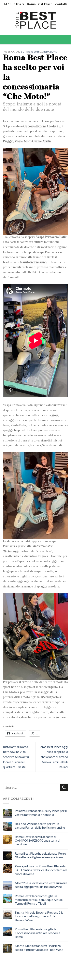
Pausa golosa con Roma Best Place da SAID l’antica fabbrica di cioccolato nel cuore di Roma (41, 869)
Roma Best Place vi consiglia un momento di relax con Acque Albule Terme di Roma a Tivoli (39, 899)
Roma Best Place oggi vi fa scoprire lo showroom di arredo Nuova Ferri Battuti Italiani (53, 757)
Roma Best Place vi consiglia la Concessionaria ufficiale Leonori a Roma (37, 932)
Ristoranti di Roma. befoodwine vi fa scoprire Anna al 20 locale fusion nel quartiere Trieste (16, 757)
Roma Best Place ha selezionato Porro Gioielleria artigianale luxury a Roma (40, 855)
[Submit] (64, 787)
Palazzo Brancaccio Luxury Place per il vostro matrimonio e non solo (41, 812)
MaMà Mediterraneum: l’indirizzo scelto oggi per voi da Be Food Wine (39, 947)
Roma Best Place (39, 4)
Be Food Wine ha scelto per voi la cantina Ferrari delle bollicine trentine (40, 825)
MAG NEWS (14, 4)
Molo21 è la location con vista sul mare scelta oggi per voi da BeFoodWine (41, 884)
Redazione (50, 51)
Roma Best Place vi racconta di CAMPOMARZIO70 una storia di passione (37, 840)
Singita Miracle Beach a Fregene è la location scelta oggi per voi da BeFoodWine (39, 916)
